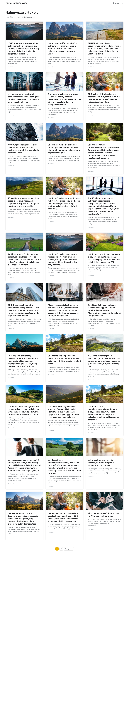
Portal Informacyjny (16, 3)
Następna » (68, 549)
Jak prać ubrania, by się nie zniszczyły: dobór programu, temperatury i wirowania (101, 462)
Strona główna (118, 3)
